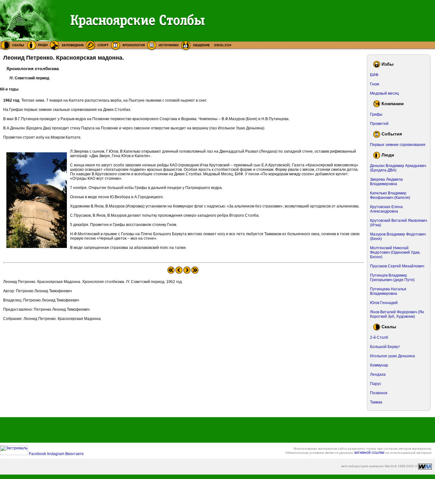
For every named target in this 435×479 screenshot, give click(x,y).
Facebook (38, 454)
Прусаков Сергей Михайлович (397, 266)
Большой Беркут (385, 347)
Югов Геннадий (384, 303)
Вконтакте (74, 454)
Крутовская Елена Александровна (386, 209)
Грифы (376, 114)
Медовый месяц (384, 93)
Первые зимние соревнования (397, 144)
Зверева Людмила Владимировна (386, 181)
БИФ (374, 75)
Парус (375, 383)
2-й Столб (379, 337)
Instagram (56, 454)
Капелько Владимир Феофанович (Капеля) (390, 195)
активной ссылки (369, 452)
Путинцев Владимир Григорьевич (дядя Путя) (392, 277)
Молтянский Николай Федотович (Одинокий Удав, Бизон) (395, 252)
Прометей (379, 123)
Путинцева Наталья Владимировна (388, 291)
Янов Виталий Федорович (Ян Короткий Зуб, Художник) (397, 314)
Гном (374, 84)
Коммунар (379, 365)
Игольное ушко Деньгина (392, 356)
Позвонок (378, 393)
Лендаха (378, 374)
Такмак (376, 402)
